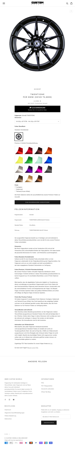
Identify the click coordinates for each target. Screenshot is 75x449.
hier (51, 343)
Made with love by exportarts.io (14, 440)
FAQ (42, 383)
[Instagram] (9, 399)
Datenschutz (8, 419)
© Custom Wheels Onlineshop (16, 438)
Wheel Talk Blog (46, 392)
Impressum (8, 410)
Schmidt (37, 89)
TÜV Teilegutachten (46, 386)
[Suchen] (67, 3)
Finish (16, 185)
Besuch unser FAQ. (32, 348)
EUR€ (6, 434)
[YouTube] (13, 399)
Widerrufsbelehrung (10, 416)
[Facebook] (5, 399)
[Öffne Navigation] (4, 3)
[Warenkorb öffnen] (71, 3)
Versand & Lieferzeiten (47, 389)
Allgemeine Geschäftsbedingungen (14, 413)
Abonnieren (49, 422)
